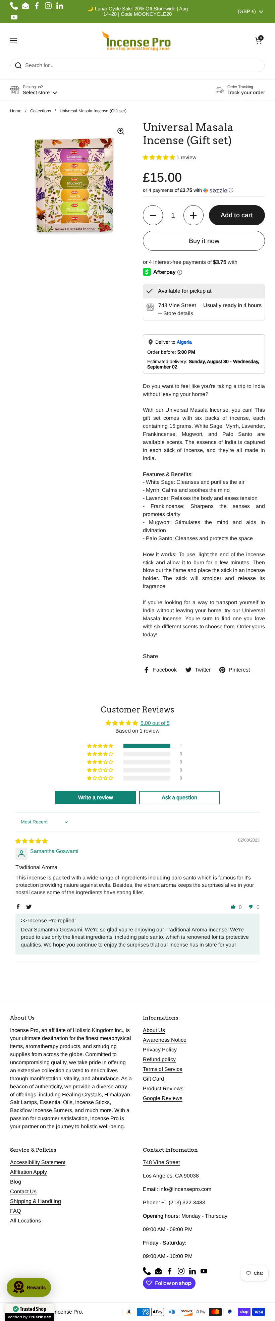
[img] (31, 841)
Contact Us (23, 1191)
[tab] (175, 313)
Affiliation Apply (28, 1172)
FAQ (15, 1211)
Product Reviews (163, 1088)
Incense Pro (67, 1312)
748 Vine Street (161, 1162)
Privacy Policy (160, 1049)
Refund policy (159, 1059)
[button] (258, 40)
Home (15, 110)
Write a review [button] (95, 797)
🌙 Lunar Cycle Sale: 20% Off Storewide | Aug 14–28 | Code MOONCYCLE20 (137, 11)
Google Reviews (162, 1098)
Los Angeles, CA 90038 (171, 1176)
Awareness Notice (164, 1040)
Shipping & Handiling (35, 1201)
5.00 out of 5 (155, 723)
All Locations (25, 1220)
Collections (40, 110)
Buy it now (204, 240)
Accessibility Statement (37, 1162)
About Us (154, 1030)
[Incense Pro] (136, 41)
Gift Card (153, 1079)
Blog (15, 1182)
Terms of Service (162, 1069)
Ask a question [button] (179, 797)
